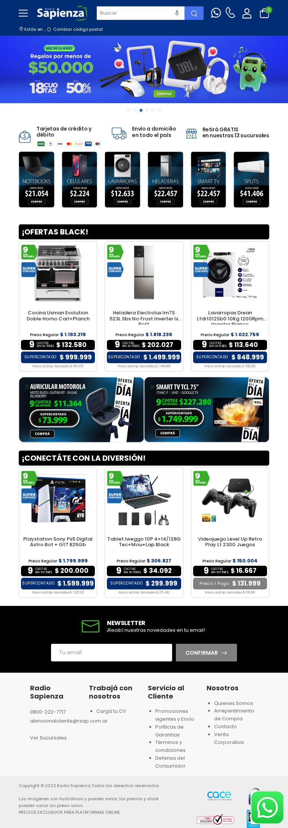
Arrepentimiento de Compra (234, 714)
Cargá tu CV (111, 711)
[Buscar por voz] (177, 13)
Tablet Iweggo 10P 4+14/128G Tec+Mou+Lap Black (144, 541)
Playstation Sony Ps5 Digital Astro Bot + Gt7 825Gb (58, 541)
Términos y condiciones (170, 746)
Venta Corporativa (229, 738)
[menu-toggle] (23, 13)
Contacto (225, 726)
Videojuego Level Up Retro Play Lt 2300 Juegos (230, 541)
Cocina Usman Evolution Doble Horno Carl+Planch (58, 315)
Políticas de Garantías (169, 730)
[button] (129, 110)
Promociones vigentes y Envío (174, 715)
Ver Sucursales (48, 737)
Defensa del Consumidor (170, 761)
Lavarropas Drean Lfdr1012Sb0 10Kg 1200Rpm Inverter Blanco (230, 318)
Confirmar (202, 653)
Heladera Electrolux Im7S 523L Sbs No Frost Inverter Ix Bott (144, 318)
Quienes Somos (233, 703)
